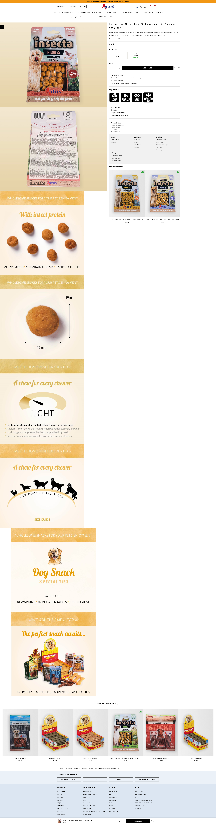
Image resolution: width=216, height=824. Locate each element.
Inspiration (113, 811)
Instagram (61, 814)
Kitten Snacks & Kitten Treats (94, 811)
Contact (60, 806)
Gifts (111, 806)
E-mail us (121, 779)
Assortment (68, 17)
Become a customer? (69, 779)
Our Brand (72, 6)
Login (95, 779)
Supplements (148, 12)
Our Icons (113, 800)
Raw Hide (138, 12)
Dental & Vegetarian (82, 12)
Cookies (138, 797)
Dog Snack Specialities (80, 17)
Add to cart (147, 68)
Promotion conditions (144, 803)
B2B (110, 803)
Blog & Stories (62, 808)
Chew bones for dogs (91, 794)
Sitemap (138, 808)
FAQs (59, 803)
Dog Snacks (87, 808)
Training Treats (126, 12)
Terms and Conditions (143, 800)
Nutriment (159, 12)
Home (61, 17)
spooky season (124, 1)
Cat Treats (56, 12)
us (114, 110)
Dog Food (86, 803)
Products (61, 6)
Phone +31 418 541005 (147, 779)
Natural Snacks (97, 12)
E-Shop (83, 6)
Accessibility (140, 806)
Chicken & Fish (67, 12)
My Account (61, 791)
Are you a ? (118, 113)
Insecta (91, 17)
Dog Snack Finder (89, 806)
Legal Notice (140, 791)
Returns (60, 800)
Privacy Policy (140, 794)
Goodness (113, 808)
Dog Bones (87, 797)
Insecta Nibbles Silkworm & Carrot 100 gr (107, 17)
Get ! (119, 115)
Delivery (60, 797)
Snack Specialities (112, 12)
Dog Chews (87, 800)
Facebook (60, 811)
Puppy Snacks (88, 814)
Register (60, 794)
